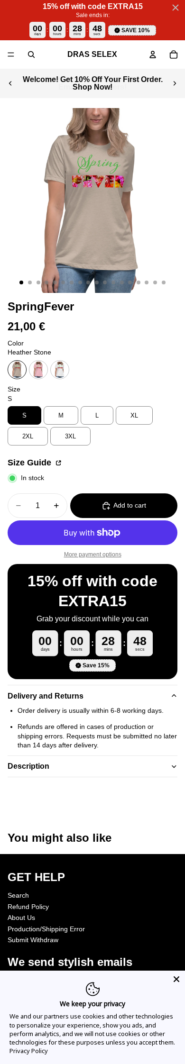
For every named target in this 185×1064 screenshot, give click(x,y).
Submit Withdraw (33, 940)
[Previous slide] (10, 83)
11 (105, 282)
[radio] (17, 369)
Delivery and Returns (45, 696)
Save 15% (96, 665)
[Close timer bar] (175, 7)
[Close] (176, 979)
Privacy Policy (28, 1050)
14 (130, 282)
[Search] (31, 54)
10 (97, 282)
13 (122, 282)
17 (155, 282)
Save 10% (135, 30)
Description (28, 766)
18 (163, 282)
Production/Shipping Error (46, 929)
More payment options (92, 554)
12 (113, 282)
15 (138, 282)
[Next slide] (174, 83)
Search (18, 895)
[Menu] (11, 54)
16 (146, 282)
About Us (21, 917)
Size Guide (31, 462)
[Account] (152, 54)
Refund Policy (28, 906)
